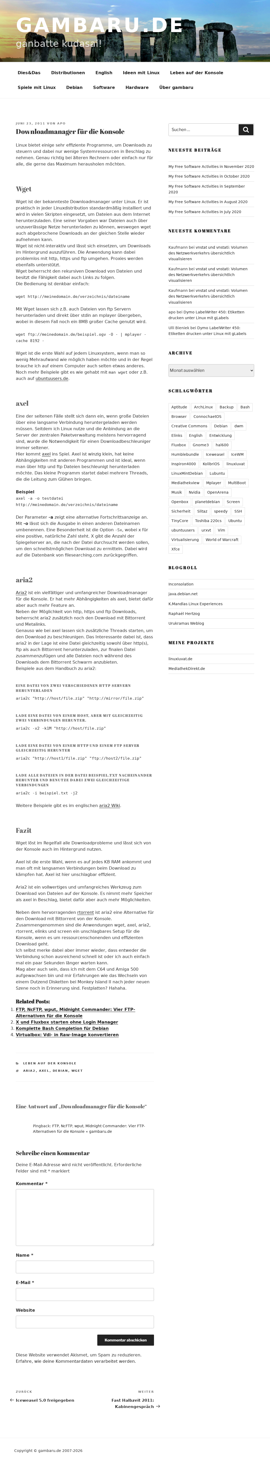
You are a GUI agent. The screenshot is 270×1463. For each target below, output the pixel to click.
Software (104, 87)
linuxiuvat (235, 464)
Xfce (175, 549)
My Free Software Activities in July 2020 (204, 212)
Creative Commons (189, 426)
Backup (227, 407)
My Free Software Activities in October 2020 (209, 176)
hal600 (222, 445)
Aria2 (21, 592)
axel (46, 454)
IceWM (237, 454)
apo (61, 123)
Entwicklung (220, 435)
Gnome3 (201, 445)
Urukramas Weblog (186, 623)
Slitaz (202, 511)
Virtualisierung (185, 540)
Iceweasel (215, 454)
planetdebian (207, 502)
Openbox (179, 502)
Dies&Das (29, 72)
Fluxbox (178, 445)
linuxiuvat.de (180, 659)
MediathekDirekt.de (186, 669)
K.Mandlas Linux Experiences (195, 604)
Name (24, 1255)
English (103, 72)
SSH (238, 511)
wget (77, 1071)
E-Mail (25, 1282)
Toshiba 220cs (208, 521)
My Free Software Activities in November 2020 (211, 166)
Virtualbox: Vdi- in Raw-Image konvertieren (67, 1034)
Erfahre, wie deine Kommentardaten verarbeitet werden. (76, 1361)
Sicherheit (180, 511)
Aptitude (179, 407)
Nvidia (194, 492)
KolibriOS (211, 464)
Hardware (137, 87)
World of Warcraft (222, 540)
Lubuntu (217, 473)
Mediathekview (185, 483)
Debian (74, 87)
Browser (179, 416)
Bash (245, 407)
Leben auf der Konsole (196, 72)
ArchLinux (203, 407)
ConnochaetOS (207, 416)
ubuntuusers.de (52, 378)
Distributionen (68, 72)
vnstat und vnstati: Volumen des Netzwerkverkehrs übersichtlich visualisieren (208, 253)
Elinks (176, 435)
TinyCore (179, 521)
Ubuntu (235, 521)
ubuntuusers (183, 530)
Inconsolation (181, 584)
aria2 (29, 1071)
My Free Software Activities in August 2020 (208, 202)
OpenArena (218, 492)
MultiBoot (237, 483)
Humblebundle (185, 454)
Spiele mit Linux (37, 87)
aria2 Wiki (109, 805)
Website (25, 1310)
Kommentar (31, 1183)
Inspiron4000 (183, 464)
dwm (238, 426)
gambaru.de (100, 25)
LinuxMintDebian (187, 473)
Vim (221, 530)
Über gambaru (176, 87)
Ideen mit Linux (141, 72)
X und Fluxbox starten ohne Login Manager (67, 1022)
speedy (221, 511)
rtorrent (85, 912)
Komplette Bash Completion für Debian (62, 1028)
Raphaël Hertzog (184, 614)
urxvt (206, 530)
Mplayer (213, 483)
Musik (176, 492)
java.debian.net (182, 594)
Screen (233, 502)
